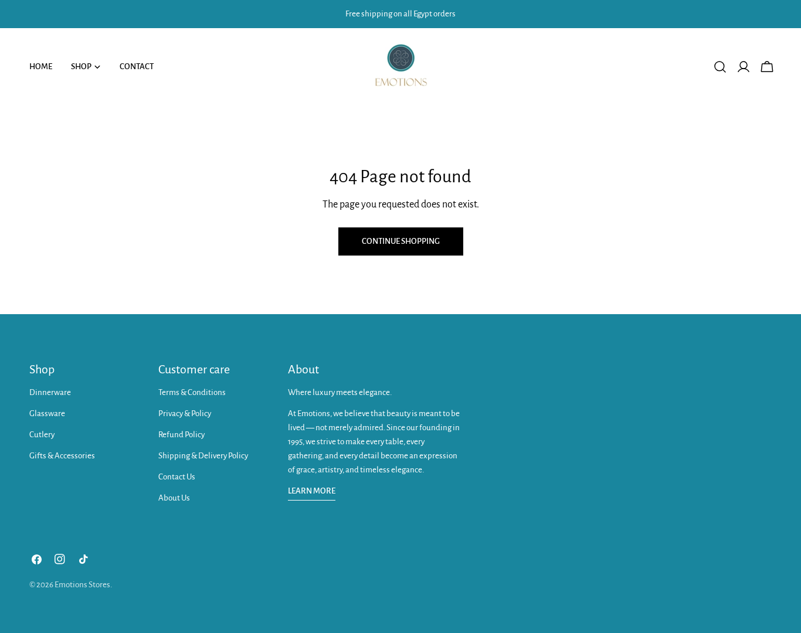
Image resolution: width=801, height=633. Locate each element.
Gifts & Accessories (62, 455)
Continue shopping (401, 241)
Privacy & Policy (184, 413)
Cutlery (42, 434)
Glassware (47, 413)
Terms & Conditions (192, 392)
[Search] (720, 67)
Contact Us (176, 476)
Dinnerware (50, 392)
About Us (174, 498)
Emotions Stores (82, 584)
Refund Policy (181, 434)
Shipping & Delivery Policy (203, 455)
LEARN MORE (311, 490)
